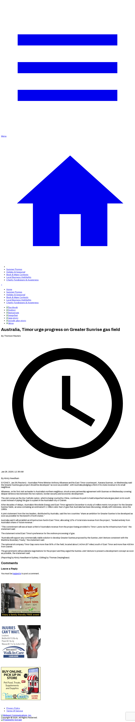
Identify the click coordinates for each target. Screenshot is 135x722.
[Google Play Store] (16, 320)
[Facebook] (12, 307)
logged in (17, 573)
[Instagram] (12, 312)
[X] (11, 310)
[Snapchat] (12, 315)
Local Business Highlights (18, 277)
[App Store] (12, 318)
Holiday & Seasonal (15, 272)
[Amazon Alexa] (10, 323)
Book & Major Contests (17, 274)
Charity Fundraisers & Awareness (22, 279)
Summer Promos (14, 269)
